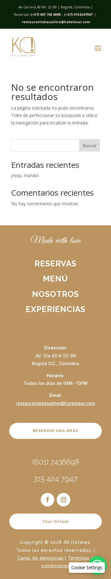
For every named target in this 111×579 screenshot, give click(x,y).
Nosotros (55, 294)
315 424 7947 (55, 478)
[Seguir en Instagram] (63, 499)
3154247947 (83, 14)
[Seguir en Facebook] (47, 499)
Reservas (55, 263)
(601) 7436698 (55, 461)
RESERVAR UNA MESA (55, 431)
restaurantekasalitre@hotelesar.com (56, 21)
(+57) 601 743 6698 (45, 14)
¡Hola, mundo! (25, 175)
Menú (55, 278)
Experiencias (55, 309)
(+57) (68, 14)
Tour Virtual (55, 521)
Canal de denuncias (40, 558)
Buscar (90, 145)
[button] (87, 567)
